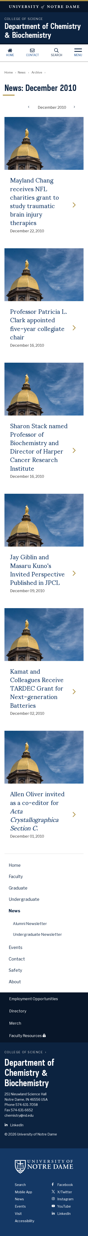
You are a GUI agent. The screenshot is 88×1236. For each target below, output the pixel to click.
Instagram (65, 1199)
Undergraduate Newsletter (37, 934)
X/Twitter (64, 1192)
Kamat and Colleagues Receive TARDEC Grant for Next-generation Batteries (37, 688)
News (22, 72)
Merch (15, 1023)
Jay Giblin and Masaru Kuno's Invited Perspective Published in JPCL (37, 569)
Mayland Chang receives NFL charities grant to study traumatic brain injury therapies (34, 200)
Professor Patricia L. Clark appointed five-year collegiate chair (38, 324)
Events (15, 947)
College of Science (23, 1052)
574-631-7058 (26, 1105)
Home (10, 55)
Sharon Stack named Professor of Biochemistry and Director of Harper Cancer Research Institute (39, 446)
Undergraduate (24, 899)
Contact (32, 55)
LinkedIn (16, 1125)
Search (56, 55)
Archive (36, 72)
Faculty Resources (25, 1036)
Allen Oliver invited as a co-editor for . (37, 810)
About (15, 981)
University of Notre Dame (44, 6)
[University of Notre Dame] (44, 1167)
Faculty (16, 876)
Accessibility (24, 1221)
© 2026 (10, 1134)
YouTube (64, 1206)
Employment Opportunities (33, 999)
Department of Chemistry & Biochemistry (42, 30)
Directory (17, 1011)
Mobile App (23, 1192)
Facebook (65, 1185)
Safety (15, 970)
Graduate (18, 888)
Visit (18, 1214)
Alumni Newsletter (30, 923)
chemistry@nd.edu (19, 1115)
